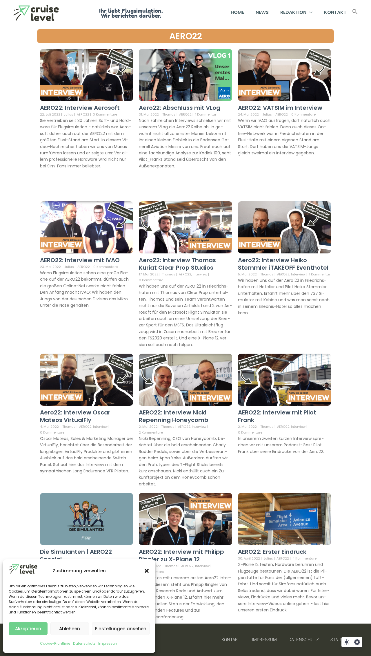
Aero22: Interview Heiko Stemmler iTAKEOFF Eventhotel (283, 264)
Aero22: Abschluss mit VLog (179, 108)
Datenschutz (84, 643)
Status (338, 639)
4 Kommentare (304, 558)
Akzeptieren (28, 629)
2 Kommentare (151, 432)
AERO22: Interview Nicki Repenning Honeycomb (173, 416)
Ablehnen (69, 629)
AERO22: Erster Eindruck (272, 552)
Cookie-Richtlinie (55, 643)
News (262, 12)
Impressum (108, 643)
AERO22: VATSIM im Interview (280, 108)
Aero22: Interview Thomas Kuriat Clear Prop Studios (177, 264)
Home (237, 12)
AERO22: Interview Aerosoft (80, 108)
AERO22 (185, 36)
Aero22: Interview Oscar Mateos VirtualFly (75, 416)
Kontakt (335, 12)
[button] (147, 571)
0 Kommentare (105, 114)
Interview (200, 274)
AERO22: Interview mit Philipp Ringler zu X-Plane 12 (181, 555)
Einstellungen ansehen (120, 629)
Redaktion (293, 12)
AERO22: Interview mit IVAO (80, 260)
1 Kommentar (205, 114)
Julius (68, 114)
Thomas (169, 114)
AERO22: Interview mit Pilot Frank (277, 416)
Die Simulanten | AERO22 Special (76, 555)
